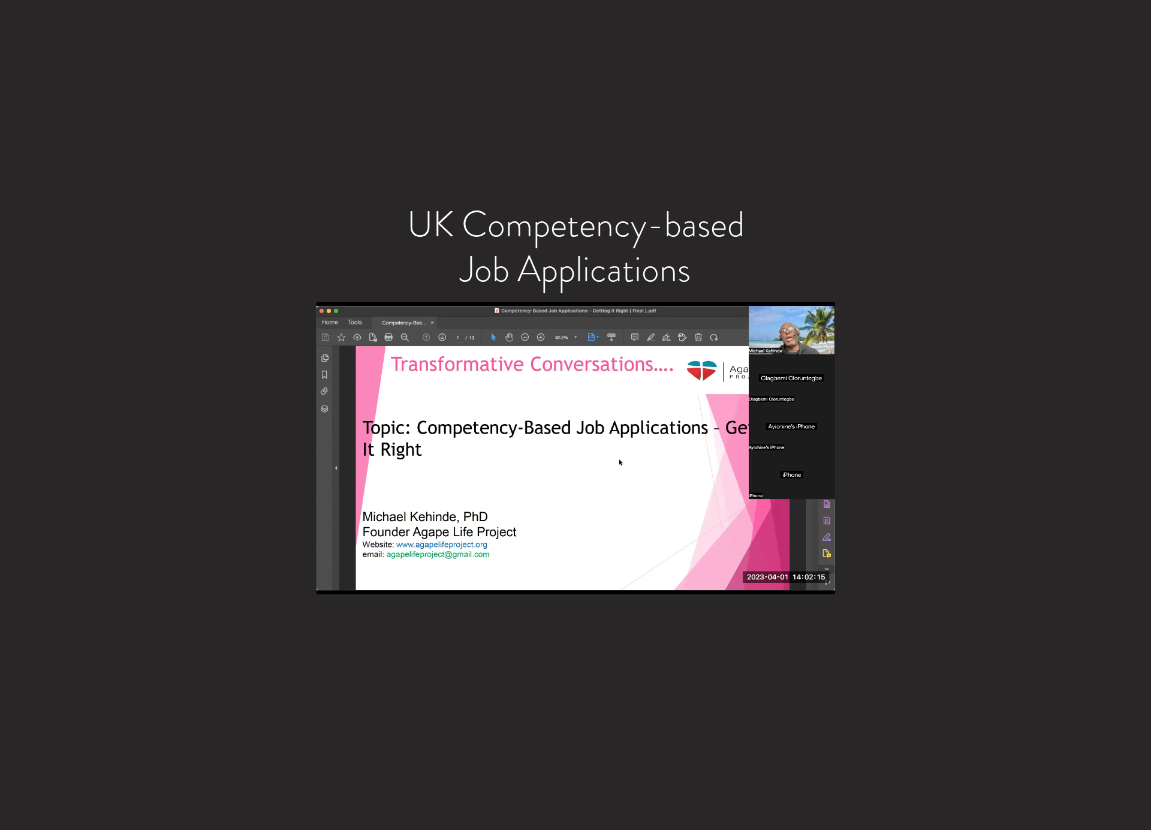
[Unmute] (352, 578)
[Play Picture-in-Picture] (798, 578)
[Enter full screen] (819, 578)
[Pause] (332, 578)
